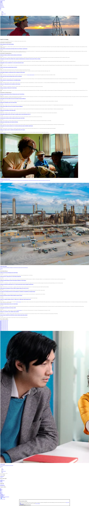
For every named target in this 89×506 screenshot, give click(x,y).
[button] (44, 3)
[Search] (44, 9)
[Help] (44, 8)
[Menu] (44, 10)
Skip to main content (2, 0)
